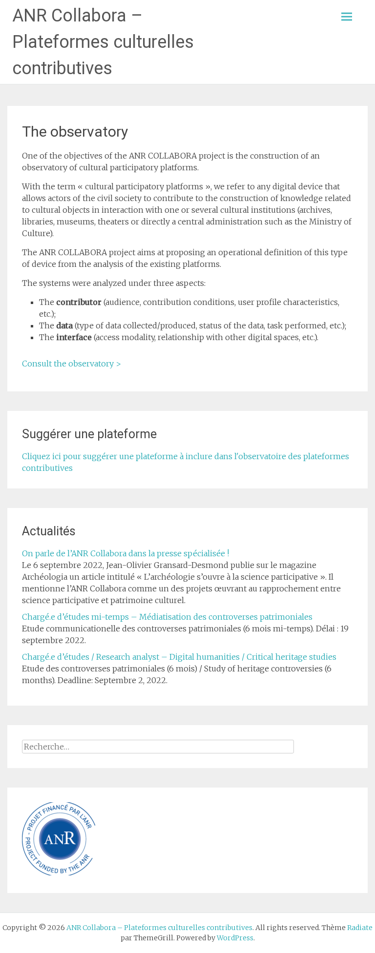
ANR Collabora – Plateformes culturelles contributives (103, 42)
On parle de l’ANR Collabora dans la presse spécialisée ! (125, 553)
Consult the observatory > (71, 363)
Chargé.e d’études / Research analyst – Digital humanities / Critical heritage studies (179, 657)
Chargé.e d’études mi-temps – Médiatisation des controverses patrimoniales (167, 617)
